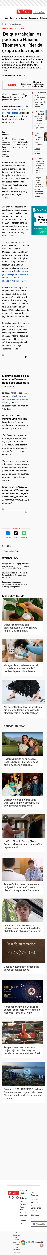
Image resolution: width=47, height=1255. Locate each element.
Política (5, 18)
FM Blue (23, 1204)
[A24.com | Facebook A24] (9, 1197)
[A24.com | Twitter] (13, 1197)
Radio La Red (39, 12)
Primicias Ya (33, 18)
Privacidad (35, 1200)
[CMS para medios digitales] (37, 1242)
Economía (13, 18)
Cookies (34, 1211)
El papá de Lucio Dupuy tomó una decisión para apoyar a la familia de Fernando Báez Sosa (15, 566)
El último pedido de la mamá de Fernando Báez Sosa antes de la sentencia (15, 575)
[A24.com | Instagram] (17, 1197)
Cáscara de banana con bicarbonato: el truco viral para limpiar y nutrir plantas (14, 584)
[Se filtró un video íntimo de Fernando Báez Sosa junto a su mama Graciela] (20, 143)
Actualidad (23, 18)
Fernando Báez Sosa (15, 24)
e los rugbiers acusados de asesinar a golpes (15, 109)
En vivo (27, 12)
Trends (4, 24)
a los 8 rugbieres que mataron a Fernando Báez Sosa (16, 399)
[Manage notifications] (41, 1245)
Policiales (43, 18)
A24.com (23, 1190)
